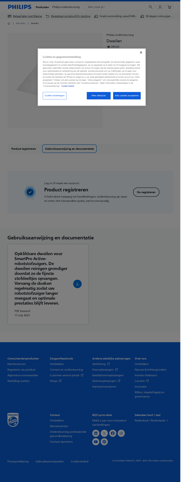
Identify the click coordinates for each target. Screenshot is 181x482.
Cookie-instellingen (55, 95)
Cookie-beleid (67, 86)
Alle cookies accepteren (127, 95)
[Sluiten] (141, 52)
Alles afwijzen (99, 95)
